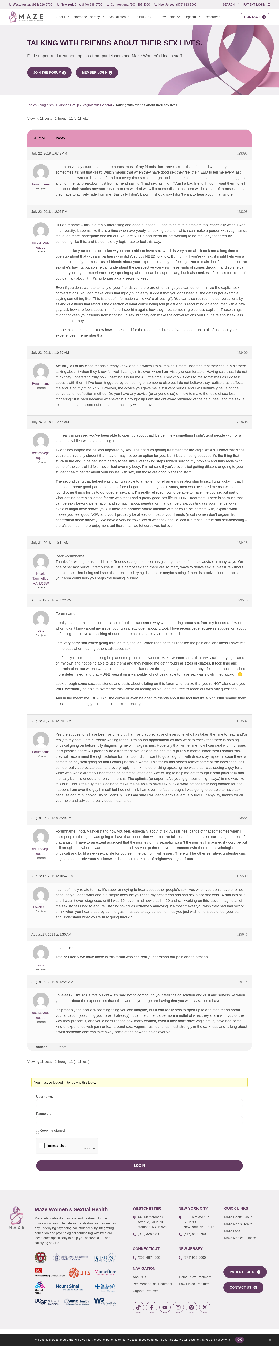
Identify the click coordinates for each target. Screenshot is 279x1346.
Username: (44, 1096)
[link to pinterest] (191, 1307)
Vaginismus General (97, 105)
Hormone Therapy (87, 17)
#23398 (242, 211)
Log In (139, 1165)
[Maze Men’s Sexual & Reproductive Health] (16, 1217)
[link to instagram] (178, 1307)
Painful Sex (142, 17)
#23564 (242, 818)
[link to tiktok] (138, 1307)
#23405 (242, 422)
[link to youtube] (165, 1307)
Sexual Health (119, 17)
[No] (270, 1341)
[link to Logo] (26, 17)
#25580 (242, 876)
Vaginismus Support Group (59, 105)
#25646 (242, 934)
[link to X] (204, 1307)
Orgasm (190, 17)
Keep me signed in (52, 1133)
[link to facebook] (151, 1307)
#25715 (242, 982)
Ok (239, 1339)
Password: (44, 1113)
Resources (212, 17)
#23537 (242, 721)
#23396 (242, 153)
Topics (32, 105)
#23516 (242, 600)
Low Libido (168, 17)
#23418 (242, 543)
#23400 (242, 352)
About (60, 17)
